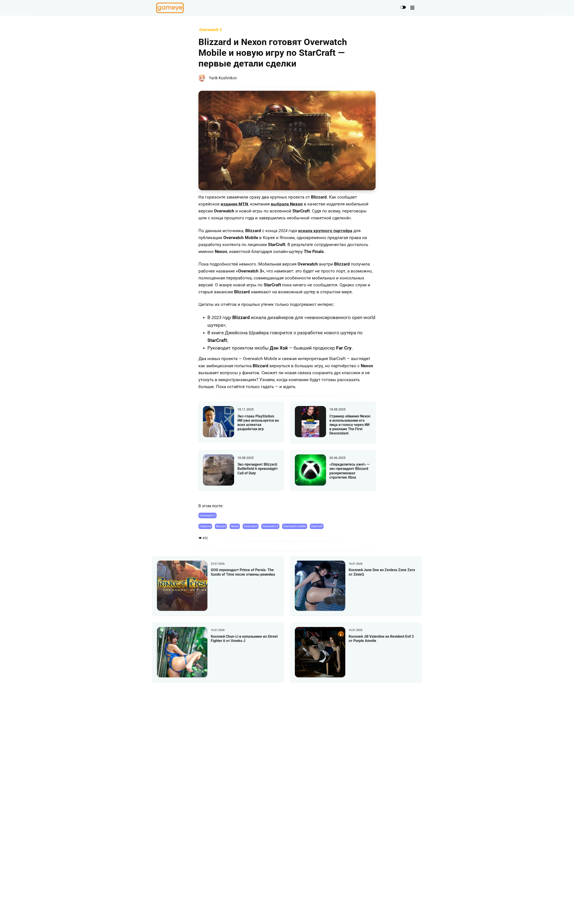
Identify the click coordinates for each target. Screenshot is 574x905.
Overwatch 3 (270, 526)
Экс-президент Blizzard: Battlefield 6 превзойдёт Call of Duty (257, 468)
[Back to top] (566, 894)
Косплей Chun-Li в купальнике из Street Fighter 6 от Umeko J (244, 638)
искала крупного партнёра (325, 230)
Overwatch (250, 526)
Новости (205, 526)
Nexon (235, 526)
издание (234, 204)
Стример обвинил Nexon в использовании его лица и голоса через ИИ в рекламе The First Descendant (349, 425)
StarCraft (316, 526)
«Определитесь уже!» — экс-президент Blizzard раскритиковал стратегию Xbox (349, 470)
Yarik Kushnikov (223, 78)
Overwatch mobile (294, 526)
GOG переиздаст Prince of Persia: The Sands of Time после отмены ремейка (243, 572)
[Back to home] (557, 894)
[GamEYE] (170, 7)
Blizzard (221, 526)
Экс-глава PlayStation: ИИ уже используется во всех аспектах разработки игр (258, 422)
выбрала (287, 204)
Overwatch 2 (207, 515)
